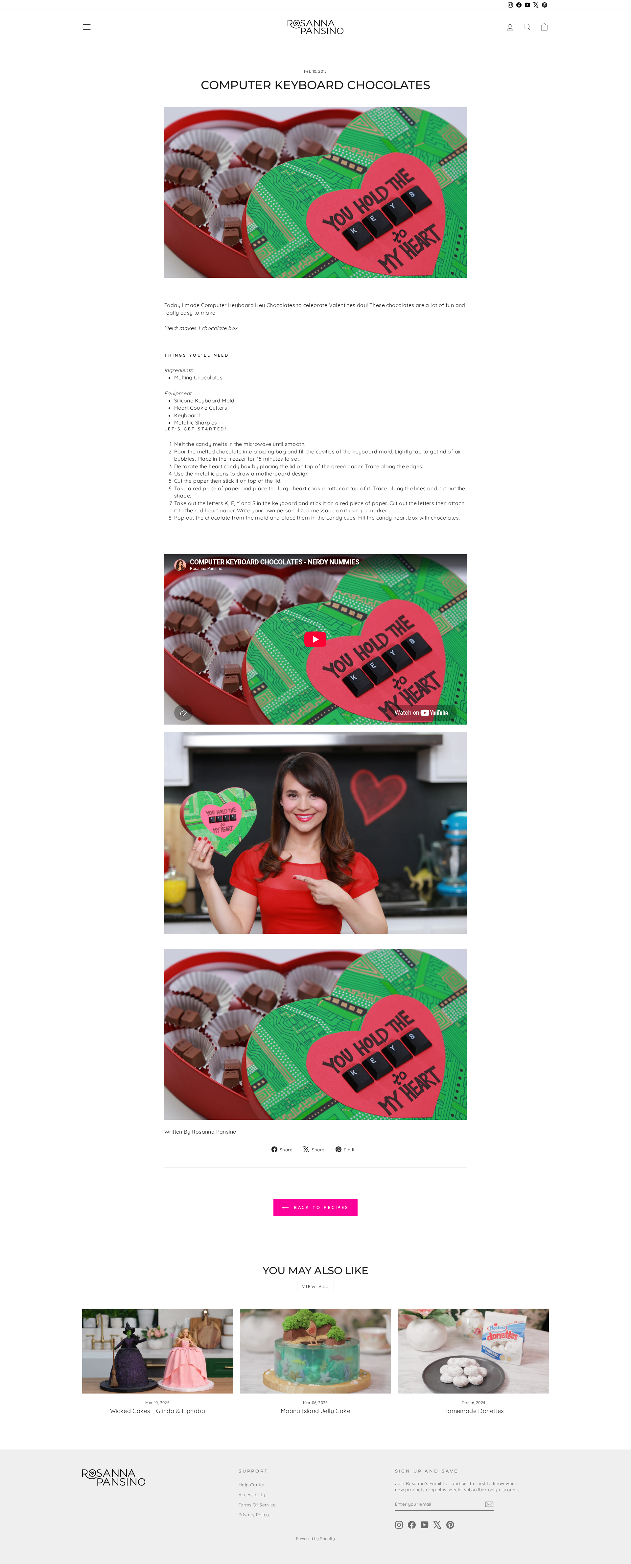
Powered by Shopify (315, 1538)
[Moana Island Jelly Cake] (315, 1351)
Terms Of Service (257, 1504)
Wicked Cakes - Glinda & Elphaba (157, 1411)
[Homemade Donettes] (473, 1351)
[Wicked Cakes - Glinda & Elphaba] (157, 1351)
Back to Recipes (320, 1207)
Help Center (252, 1484)
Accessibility (252, 1494)
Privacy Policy (254, 1514)
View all (315, 1286)
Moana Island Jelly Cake (315, 1411)
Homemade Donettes (473, 1411)
